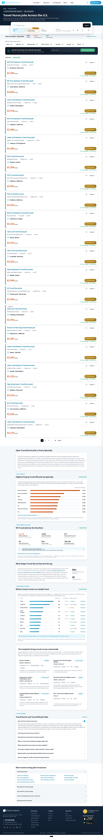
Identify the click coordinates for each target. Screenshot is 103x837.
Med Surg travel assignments (48, 775)
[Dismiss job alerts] (96, 49)
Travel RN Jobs (34, 813)
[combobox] (48, 25)
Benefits (50, 818)
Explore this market (92, 36)
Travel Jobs (36, 2)
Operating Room (22, 502)
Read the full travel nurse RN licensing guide (29, 553)
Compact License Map (70, 820)
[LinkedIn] (4, 827)
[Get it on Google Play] (88, 822)
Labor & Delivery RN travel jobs (25, 779)
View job (92, 62)
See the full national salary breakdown (27, 515)
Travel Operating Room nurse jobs (26, 782)
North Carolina (46, 44)
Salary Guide (68, 815)
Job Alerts (33, 827)
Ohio (21, 625)
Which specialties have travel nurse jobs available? (32, 745)
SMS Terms (49, 833)
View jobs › (83, 601)
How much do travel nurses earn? (27, 721)
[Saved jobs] (89, 30)
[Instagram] (7, 827)
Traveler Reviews (34, 822)
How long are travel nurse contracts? (28, 733)
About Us (50, 813)
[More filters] (82, 30)
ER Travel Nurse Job (14, 288)
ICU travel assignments (23, 777)
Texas (9, 44)
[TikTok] (14, 827)
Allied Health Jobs (35, 818)
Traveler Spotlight (35, 825)
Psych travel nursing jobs (47, 777)
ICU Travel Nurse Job (15, 403)
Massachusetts (32, 44)
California (20, 44)
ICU (18, 512)
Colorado (59, 44)
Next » (60, 440)
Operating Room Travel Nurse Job (20, 269)
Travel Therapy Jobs (35, 815)
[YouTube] (17, 827)
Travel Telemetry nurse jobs (48, 779)
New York (22, 628)
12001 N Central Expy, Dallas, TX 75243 (13, 824)
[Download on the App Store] (88, 818)
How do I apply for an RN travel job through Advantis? (33, 757)
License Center (69, 818)
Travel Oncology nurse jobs (71, 777)
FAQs (49, 820)
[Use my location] (73, 30)
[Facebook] (10, 827)
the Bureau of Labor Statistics (32, 572)
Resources (46, 2)
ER (18, 505)
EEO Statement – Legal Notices (59, 833)
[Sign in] (87, 2)
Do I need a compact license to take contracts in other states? (36, 749)
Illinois (80, 44)
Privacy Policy (43, 833)
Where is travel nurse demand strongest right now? (33, 741)
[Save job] (86, 62)
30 (55, 440)
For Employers (57, 2)
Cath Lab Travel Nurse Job (17, 232)
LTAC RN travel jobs (69, 779)
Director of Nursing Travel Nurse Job (21, 328)
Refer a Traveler (34, 820)
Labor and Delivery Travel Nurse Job (21, 100)
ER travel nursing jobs (22, 775)
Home (4, 8)
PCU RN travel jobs (69, 775)
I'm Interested (91, 73)
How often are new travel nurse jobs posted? (31, 737)
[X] (20, 827)
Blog (72, 2)
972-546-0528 (9, 820)
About (65, 2)
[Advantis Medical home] (11, 2)
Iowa (21, 631)
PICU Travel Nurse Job (15, 156)
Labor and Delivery (22, 493)
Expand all (84, 717)
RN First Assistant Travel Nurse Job (20, 62)
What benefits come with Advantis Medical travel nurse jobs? (36, 753)
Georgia (70, 44)
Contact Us (50, 815)
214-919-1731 (14, 822)
